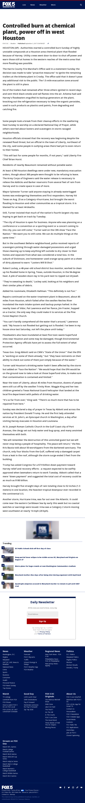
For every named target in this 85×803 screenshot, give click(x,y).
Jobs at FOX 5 (71, 733)
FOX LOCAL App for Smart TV (73, 705)
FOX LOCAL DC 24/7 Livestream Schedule (10, 710)
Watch (6, 693)
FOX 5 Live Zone (51, 717)
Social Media (70, 719)
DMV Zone (49, 704)
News (5, 651)
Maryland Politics (72, 657)
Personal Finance (9, 683)
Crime (5, 670)
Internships (70, 730)
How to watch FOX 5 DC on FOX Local (10, 706)
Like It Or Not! (50, 707)
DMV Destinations (30, 700)
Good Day (29, 693)
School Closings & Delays (30, 663)
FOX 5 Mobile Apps (73, 717)
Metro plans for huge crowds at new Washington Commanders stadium (45, 566)
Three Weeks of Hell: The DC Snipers (52, 724)
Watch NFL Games (9, 747)
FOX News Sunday (9, 685)
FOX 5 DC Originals (49, 695)
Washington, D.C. (9, 654)
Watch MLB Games (10, 754)
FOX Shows (7, 702)
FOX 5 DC (6, 43)
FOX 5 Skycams (29, 657)
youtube (60, 787)
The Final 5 (49, 709)
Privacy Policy (45, 632)
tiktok (77, 787)
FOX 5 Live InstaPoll (73, 697)
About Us (71, 693)
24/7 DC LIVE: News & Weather (11, 663)
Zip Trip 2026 (28, 709)
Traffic (26, 660)
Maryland (6, 660)
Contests (69, 722)
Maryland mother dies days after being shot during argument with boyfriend (48, 575)
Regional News (52, 651)
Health (5, 680)
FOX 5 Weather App (31, 667)
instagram (73, 787)
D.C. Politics (70, 654)
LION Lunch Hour (30, 697)
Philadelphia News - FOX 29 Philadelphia (52, 660)
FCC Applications (72, 727)
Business (6, 675)
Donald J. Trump (72, 668)
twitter (69, 787)
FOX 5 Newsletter (72, 714)
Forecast (27, 654)
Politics (70, 651)
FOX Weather (28, 670)
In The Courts (50, 715)
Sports (5, 672)
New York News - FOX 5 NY (53, 655)
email (81, 787)
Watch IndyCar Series (10, 761)
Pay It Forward (29, 702)
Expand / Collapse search (81, 5)
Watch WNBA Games (10, 773)
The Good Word (51, 720)
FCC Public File (71, 725)
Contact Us (70, 709)
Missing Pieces (50, 727)
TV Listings (6, 697)
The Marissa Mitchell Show (52, 701)
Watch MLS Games (9, 776)
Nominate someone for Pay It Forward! (31, 706)
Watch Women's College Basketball (9, 770)
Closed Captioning (72, 735)
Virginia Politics (71, 660)
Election (69, 662)
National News (8, 667)
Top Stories (7, 688)
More (53, 5)
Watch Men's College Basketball (10, 765)
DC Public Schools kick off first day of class (33, 548)
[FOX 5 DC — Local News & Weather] (10, 4)
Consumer (6, 677)
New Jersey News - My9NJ (52, 665)
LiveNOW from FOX (10, 700)
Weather (13, 43)
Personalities (71, 711)
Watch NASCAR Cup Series (10, 758)
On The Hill (49, 712)
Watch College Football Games (8, 750)
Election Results (72, 665)
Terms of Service (44, 634)
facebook (64, 787)
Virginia (5, 657)
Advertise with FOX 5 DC (73, 701)
